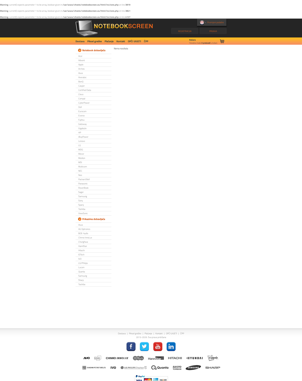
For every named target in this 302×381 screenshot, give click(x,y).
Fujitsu (81, 119)
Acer (80, 56)
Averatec (82, 77)
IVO (79, 258)
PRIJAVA (213, 31)
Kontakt (120, 41)
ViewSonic (83, 213)
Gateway (82, 124)
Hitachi (81, 250)
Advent (81, 60)
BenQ (80, 81)
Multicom (82, 166)
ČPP (146, 41)
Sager (81, 192)
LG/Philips (83, 263)
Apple (80, 64)
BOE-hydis (83, 233)
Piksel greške (94, 41)
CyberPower (84, 102)
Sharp (81, 280)
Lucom (81, 267)
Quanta (81, 271)
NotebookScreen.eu (114, 28)
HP (79, 132)
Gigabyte (82, 128)
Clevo (80, 94)
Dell (80, 107)
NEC (80, 170)
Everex (81, 115)
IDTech (81, 254)
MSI (80, 162)
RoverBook (83, 187)
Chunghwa (83, 241)
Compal (81, 98)
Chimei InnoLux (85, 237)
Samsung (82, 196)
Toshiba (81, 209)
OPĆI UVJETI (134, 41)
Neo (80, 175)
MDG (80, 149)
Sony (80, 200)
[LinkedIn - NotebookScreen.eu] (171, 346)
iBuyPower (83, 136)
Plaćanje (109, 41)
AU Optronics (84, 229)
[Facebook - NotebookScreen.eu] (131, 346)
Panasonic (83, 183)
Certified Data (84, 90)
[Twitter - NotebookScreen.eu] (144, 346)
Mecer (81, 153)
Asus (80, 73)
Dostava (80, 41)
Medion (81, 158)
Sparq (81, 204)
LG (79, 145)
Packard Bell (84, 179)
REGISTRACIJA (184, 31)
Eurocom (82, 111)
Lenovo (81, 141)
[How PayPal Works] (151, 379)
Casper (81, 85)
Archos (81, 68)
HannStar (82, 246)
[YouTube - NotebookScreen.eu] (157, 346)
